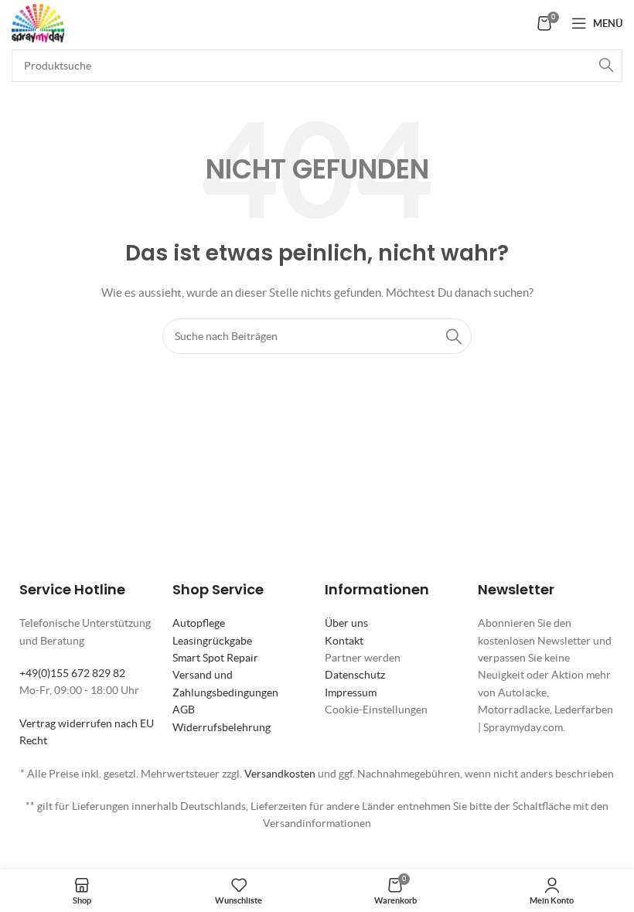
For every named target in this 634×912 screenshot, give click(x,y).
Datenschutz (355, 675)
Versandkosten (279, 773)
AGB (183, 709)
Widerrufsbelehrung (221, 727)
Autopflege (198, 623)
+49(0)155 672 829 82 (72, 673)
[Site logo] (38, 21)
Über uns (346, 623)
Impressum (351, 692)
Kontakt (344, 641)
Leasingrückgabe (212, 641)
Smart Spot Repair (215, 658)
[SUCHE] (606, 65)
